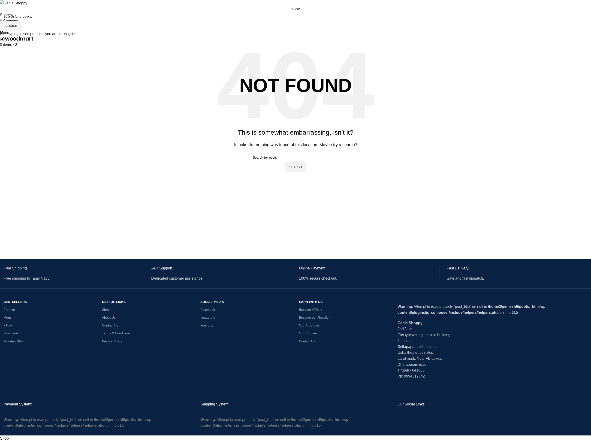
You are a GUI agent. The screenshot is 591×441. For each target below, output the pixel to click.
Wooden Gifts (13, 341)
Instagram (207, 317)
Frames (9, 309)
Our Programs (309, 325)
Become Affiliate (310, 309)
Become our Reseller (314, 317)
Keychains (10, 333)
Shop (106, 309)
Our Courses (308, 333)
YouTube (206, 325)
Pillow (7, 325)
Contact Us (110, 325)
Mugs (7, 317)
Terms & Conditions (116, 333)
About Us (108, 317)
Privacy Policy (112, 341)
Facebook (207, 309)
